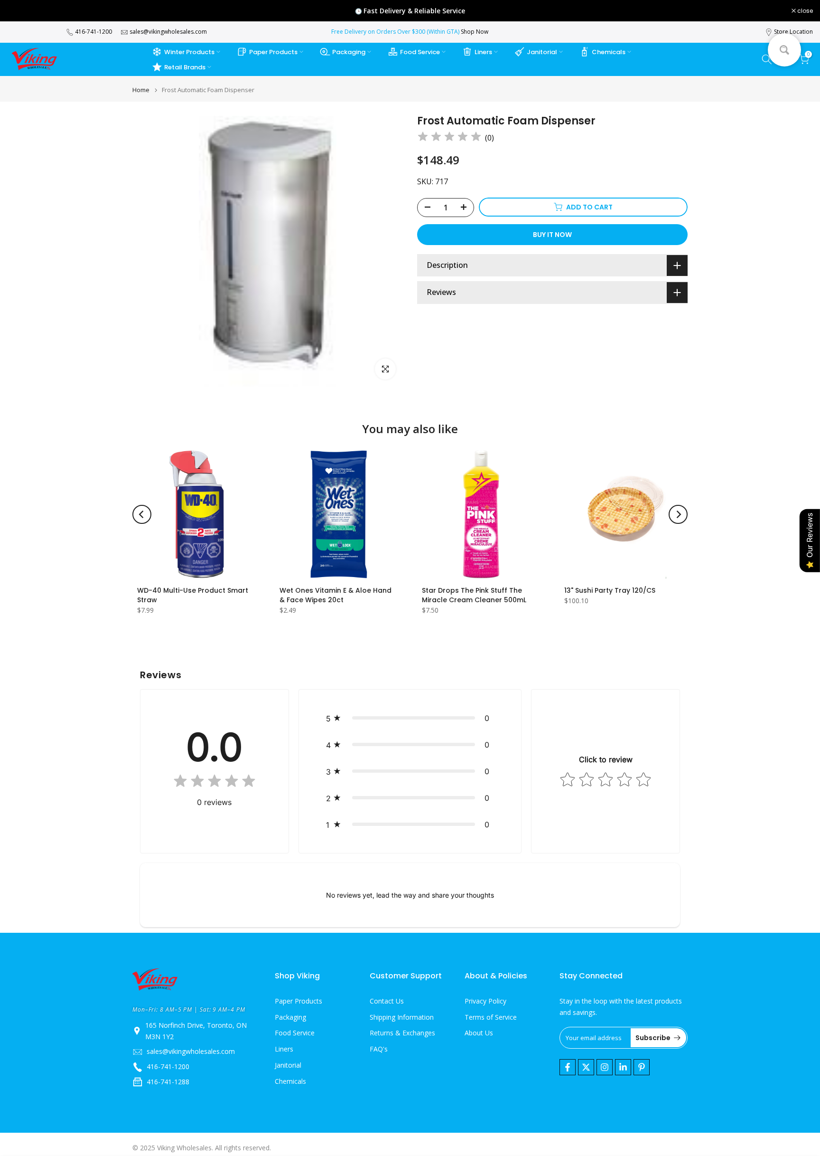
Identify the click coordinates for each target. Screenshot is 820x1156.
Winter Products (189, 52)
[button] (410, 718)
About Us (479, 1033)
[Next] (678, 514)
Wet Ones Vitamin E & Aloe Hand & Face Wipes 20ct (335, 595)
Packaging (348, 52)
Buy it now (552, 234)
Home (140, 90)
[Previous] (141, 514)
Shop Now (474, 32)
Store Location (793, 32)
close (19, 11)
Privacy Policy (485, 1000)
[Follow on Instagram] (604, 1067)
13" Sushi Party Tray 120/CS (609, 590)
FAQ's (379, 1049)
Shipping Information (402, 1017)
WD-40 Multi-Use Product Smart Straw (192, 595)
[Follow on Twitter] (586, 1067)
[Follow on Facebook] (567, 1067)
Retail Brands (184, 67)
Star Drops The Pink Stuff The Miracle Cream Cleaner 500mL (474, 595)
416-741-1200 (93, 32)
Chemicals (608, 52)
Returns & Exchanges (402, 1033)
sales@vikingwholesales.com (168, 32)
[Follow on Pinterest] (642, 1067)
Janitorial (542, 52)
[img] (449, 138)
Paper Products (273, 52)
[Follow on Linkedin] (623, 1067)
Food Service (420, 52)
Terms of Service (491, 1017)
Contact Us (387, 1000)
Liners (483, 52)
